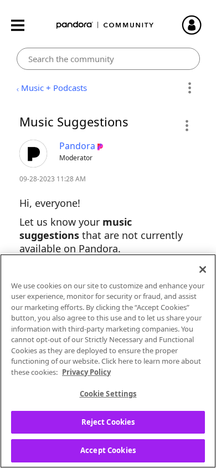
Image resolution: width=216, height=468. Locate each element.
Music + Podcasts (54, 87)
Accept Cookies (108, 450)
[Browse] (23, 25)
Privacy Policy (86, 372)
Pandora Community (105, 25)
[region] (108, 361)
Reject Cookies (108, 422)
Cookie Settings (108, 394)
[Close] (203, 269)
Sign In (197, 25)
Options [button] (189, 88)
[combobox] (108, 59)
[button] (186, 125)
